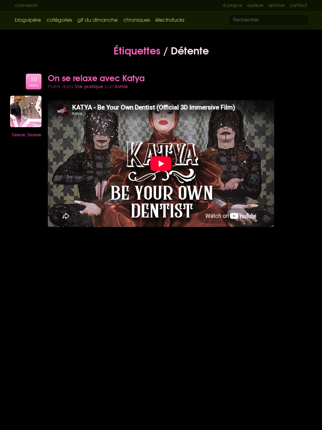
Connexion (26, 5)
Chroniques (136, 19)
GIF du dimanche (97, 19)
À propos (232, 5)
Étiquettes (137, 50)
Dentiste (34, 135)
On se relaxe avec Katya (96, 77)
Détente (18, 135)
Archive (276, 5)
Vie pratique (89, 86)
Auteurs (255, 5)
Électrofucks (169, 19)
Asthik (121, 86)
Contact (298, 5)
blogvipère (28, 19)
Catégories (59, 19)
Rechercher (306, 20)
